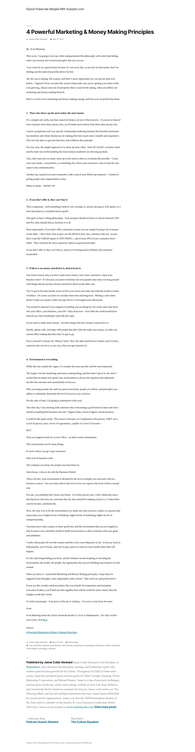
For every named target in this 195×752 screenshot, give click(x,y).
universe (51, 649)
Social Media (31, 649)
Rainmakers (33, 667)
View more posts (105, 707)
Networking (73, 642)
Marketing (99, 645)
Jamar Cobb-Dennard (38, 39)
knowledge (89, 645)
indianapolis (79, 645)
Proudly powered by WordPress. (78, 743)
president (116, 645)
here (45, 619)
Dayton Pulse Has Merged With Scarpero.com (55, 9)
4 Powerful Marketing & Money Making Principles (51, 632)
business (37, 645)
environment (67, 645)
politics (108, 645)
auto (31, 645)
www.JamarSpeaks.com (80, 707)
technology (42, 649)
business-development (51, 645)
